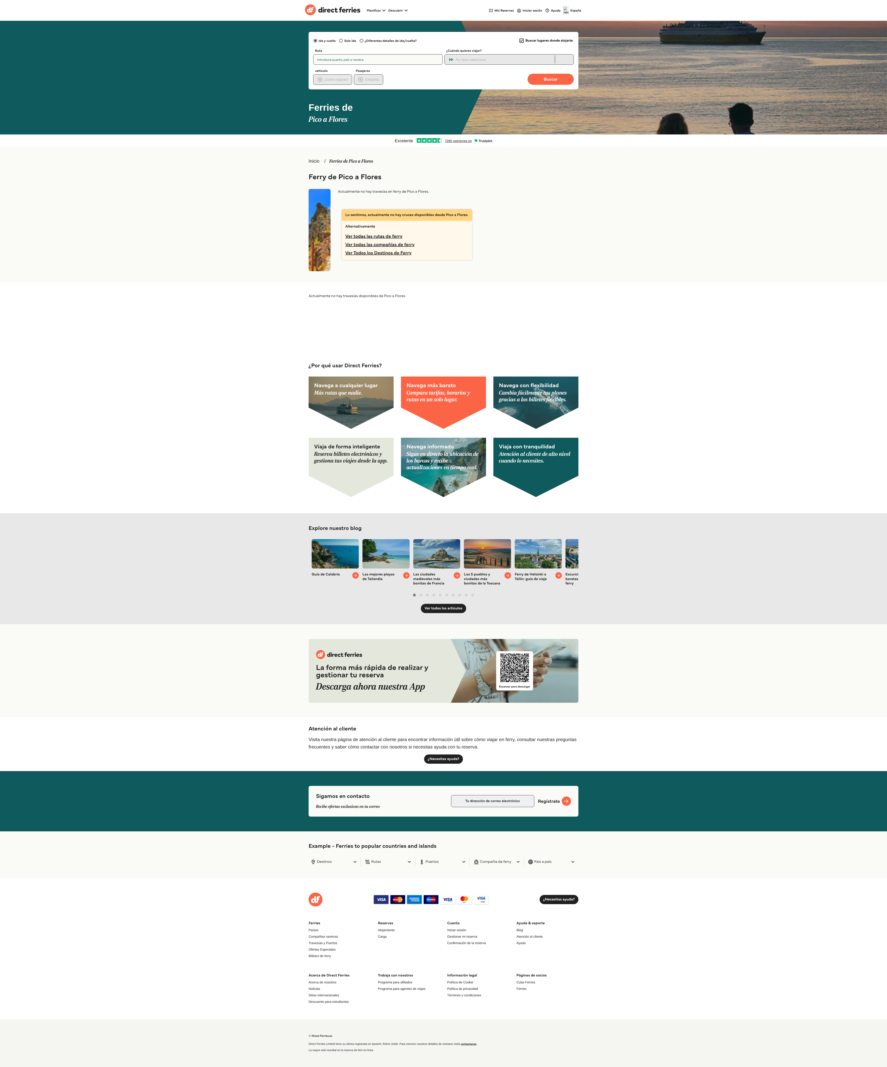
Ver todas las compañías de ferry (380, 244)
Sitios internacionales (324, 995)
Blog (519, 930)
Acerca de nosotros (323, 982)
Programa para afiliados (395, 982)
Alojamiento (386, 930)
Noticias (314, 989)
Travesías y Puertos (323, 943)
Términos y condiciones (464, 995)
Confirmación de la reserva (466, 943)
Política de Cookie (460, 982)
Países (314, 930)
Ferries (521, 989)
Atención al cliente (529, 936)
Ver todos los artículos (443, 608)
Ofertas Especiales (322, 949)
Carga (382, 936)
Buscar (551, 79)
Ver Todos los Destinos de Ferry (378, 252)
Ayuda (521, 943)
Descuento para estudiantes (329, 1001)
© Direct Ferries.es (320, 1035)
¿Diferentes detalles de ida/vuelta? (391, 41)
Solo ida (350, 41)
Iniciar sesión (456, 930)
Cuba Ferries (525, 982)
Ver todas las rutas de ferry (373, 236)
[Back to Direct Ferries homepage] (332, 10)
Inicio (314, 161)
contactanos (468, 1044)
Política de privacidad (462, 989)
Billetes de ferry (320, 956)
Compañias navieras (323, 936)
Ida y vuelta (327, 41)
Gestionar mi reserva (462, 936)
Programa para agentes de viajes (401, 989)
